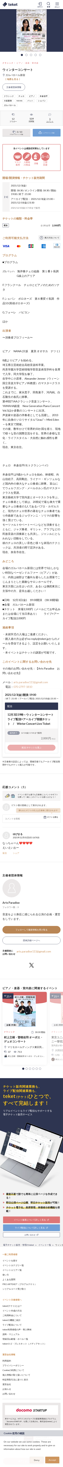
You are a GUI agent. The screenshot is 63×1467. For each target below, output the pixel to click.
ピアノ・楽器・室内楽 (28, 63)
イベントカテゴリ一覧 (13, 1265)
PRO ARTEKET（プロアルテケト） (19, 1284)
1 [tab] (22, 55)
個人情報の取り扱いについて (16, 1375)
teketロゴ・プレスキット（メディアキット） (24, 1343)
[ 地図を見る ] (13, 79)
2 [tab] (26, 55)
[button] (23, 1069)
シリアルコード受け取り (14, 1289)
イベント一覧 (44, 1245)
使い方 (5, 1274)
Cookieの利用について (13, 1370)
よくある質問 (8, 1279)
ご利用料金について (12, 1315)
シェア (16, 853)
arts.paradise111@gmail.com (30, 682)
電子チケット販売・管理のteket (18, 1245)
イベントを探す (9, 1260)
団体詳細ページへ (31, 940)
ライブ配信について (12, 1324)
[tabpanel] (31, 30)
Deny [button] (37, 1460)
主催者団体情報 (13, 87)
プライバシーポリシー (13, 1365)
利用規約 (6, 1360)
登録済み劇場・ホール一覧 (15, 1339)
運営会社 (6, 1384)
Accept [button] (52, 1460)
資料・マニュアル (11, 1334)
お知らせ (6, 1389)
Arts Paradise (11, 902)
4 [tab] (36, 55)
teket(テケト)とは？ (12, 1306)
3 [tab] (31, 55)
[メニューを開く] (57, 4)
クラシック (7, 63)
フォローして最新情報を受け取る (31, 929)
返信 (4, 853)
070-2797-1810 (22, 686)
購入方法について (52, 238)
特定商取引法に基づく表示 (15, 1379)
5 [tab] (40, 55)
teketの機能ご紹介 (11, 1320)
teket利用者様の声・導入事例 (16, 1329)
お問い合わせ (8, 1393)
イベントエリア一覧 (12, 1270)
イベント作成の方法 (12, 1310)
